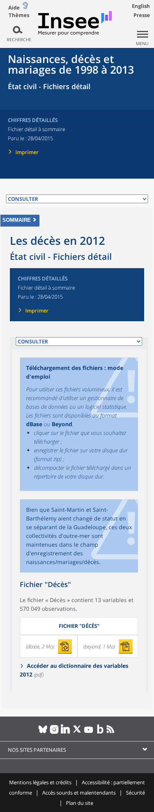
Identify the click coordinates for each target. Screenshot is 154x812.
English (141, 6)
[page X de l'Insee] (77, 732)
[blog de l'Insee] (100, 732)
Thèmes (19, 15)
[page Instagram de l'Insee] (54, 732)
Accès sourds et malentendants (79, 792)
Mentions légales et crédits (40, 782)
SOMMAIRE (16, 220)
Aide (14, 7)
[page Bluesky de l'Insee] (43, 732)
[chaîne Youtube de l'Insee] (89, 732)
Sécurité (135, 792)
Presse (141, 15)
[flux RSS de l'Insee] (111, 732)
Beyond (62, 424)
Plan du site (79, 802)
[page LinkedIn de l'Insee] (66, 732)
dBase (34, 424)
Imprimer (27, 152)
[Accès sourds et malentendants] (25, 7)
